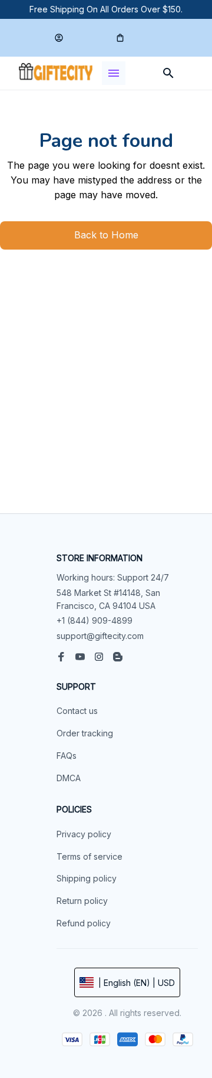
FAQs (67, 756)
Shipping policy (87, 878)
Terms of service (89, 856)
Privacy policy (84, 834)
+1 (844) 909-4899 (94, 620)
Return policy (82, 901)
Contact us (77, 711)
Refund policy (84, 923)
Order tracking (85, 733)
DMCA (69, 778)
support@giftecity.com (100, 636)
